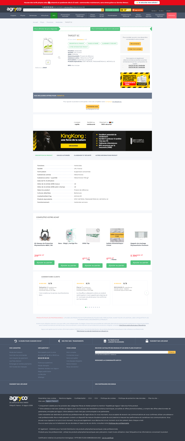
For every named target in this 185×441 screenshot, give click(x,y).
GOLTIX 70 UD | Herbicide (137, 65)
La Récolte (42, 374)
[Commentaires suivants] (146, 293)
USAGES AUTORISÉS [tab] (63, 155)
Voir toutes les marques (18, 367)
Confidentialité (79, 398)
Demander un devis (112, 10)
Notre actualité (72, 358)
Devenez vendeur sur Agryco (48, 368)
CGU (90, 398)
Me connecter (135, 43)
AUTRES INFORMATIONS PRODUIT (78, 46)
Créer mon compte (135, 49)
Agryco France (51, 401)
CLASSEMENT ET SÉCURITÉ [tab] (82, 155)
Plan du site (152, 398)
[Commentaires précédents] (38, 293)
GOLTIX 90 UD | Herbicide (137, 67)
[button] (154, 9)
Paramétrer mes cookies (47, 398)
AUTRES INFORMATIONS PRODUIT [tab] (106, 155)
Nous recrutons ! (72, 367)
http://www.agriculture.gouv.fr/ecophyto (132, 325)
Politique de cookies (108, 398)
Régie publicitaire (44, 371)
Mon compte (71, 352)
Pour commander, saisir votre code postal (105, 29)
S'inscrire (172, 352)
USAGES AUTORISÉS (93, 43)
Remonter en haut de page (179, 432)
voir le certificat (107, 438)
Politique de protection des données (132, 398)
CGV (96, 398)
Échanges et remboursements (20, 364)
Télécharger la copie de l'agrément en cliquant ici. (92, 331)
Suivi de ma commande (18, 355)
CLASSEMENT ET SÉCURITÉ (109, 43)
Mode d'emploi (43, 365)
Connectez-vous (92, 106)
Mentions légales (65, 398)
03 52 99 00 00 (48, 7)
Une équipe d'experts (74, 361)
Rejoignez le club (93, 109)
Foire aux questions (45, 363)
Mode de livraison (15, 352)
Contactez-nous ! (72, 355)
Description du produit (76, 43)
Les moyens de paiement (18, 358)
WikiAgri (41, 377)
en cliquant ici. (117, 101)
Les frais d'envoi (15, 361)
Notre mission (71, 364)
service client (68, 7)
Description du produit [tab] (43, 155)
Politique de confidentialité (119, 423)
